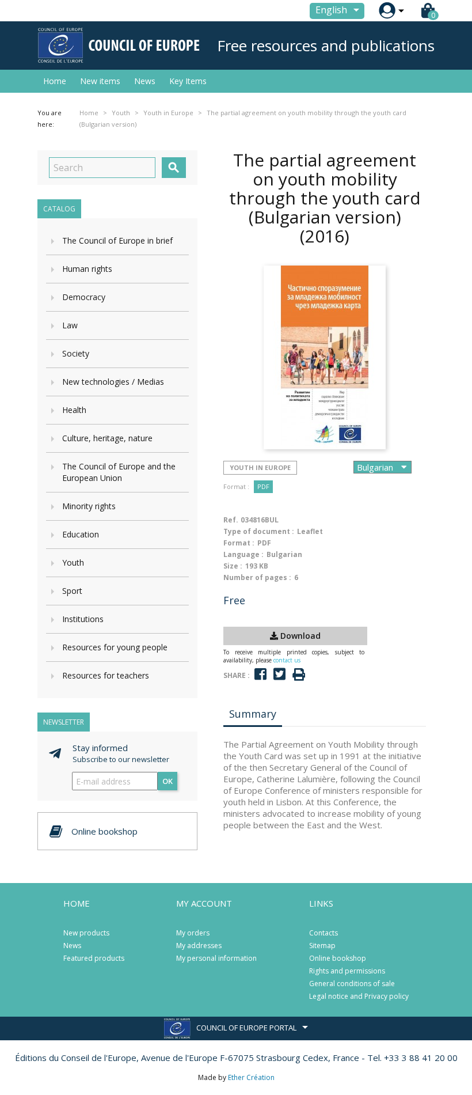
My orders (193, 933)
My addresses (199, 945)
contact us (286, 660)
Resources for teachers (105, 675)
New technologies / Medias (113, 381)
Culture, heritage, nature (107, 438)
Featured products (93, 958)
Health (74, 409)
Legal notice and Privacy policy (359, 996)
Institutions (83, 618)
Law (70, 325)
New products (86, 933)
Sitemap (322, 945)
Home (54, 80)
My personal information (216, 958)
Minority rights (89, 506)
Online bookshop (337, 958)
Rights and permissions (347, 971)
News (144, 80)
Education (80, 534)
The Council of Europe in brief (117, 240)
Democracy (83, 296)
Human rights (87, 268)
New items (100, 80)
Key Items (188, 80)
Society (75, 353)
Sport (72, 590)
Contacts (323, 933)
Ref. (230, 520)
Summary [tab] (252, 714)
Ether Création (251, 1077)
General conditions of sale (352, 983)
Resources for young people (115, 647)
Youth (73, 562)
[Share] (260, 674)
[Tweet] (279, 674)
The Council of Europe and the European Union (119, 472)
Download (299, 635)
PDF (263, 486)
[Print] (298, 674)
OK (167, 781)
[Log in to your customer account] (387, 10)
